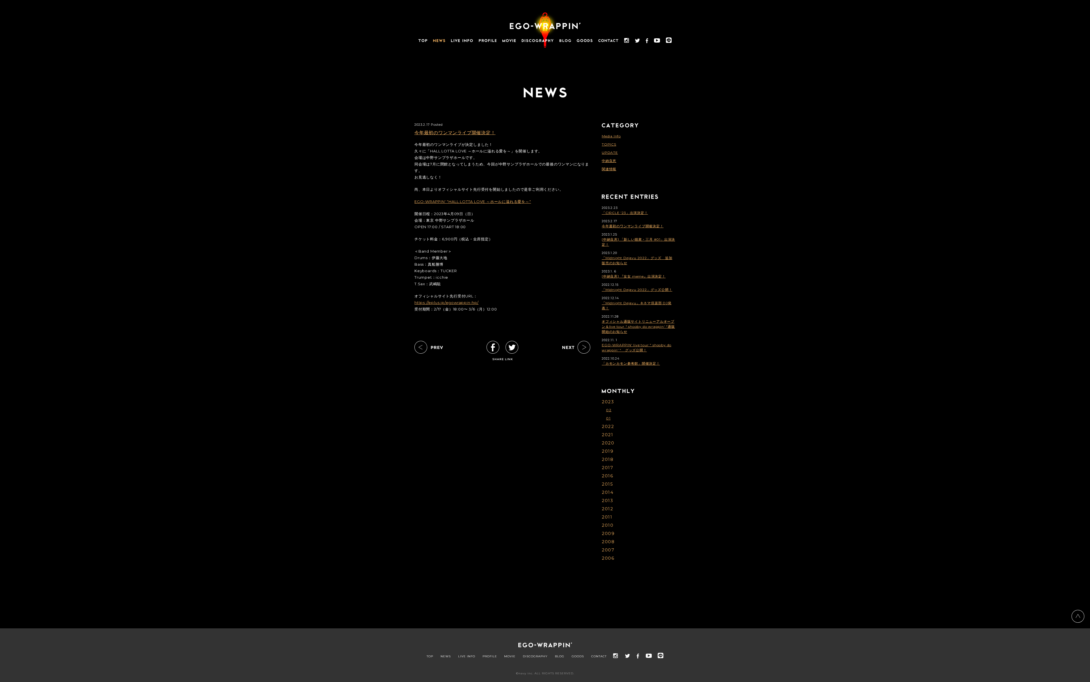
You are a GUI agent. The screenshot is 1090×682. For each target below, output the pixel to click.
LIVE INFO (466, 656)
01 (608, 418)
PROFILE (490, 656)
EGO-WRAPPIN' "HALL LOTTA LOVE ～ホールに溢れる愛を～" (472, 201)
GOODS (578, 656)
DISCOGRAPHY (535, 656)
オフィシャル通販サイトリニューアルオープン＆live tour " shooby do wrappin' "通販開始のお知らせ (638, 326)
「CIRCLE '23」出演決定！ (625, 213)
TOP (430, 656)
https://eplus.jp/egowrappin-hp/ (446, 302)
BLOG (559, 656)
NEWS (446, 656)
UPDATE (610, 152)
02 (608, 410)
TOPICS (609, 144)
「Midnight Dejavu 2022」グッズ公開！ (637, 290)
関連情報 (609, 169)
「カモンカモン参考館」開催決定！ (631, 363)
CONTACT (599, 656)
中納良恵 (609, 161)
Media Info (611, 136)
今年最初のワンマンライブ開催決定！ (455, 132)
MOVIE (509, 656)
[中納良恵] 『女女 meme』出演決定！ (634, 276)
